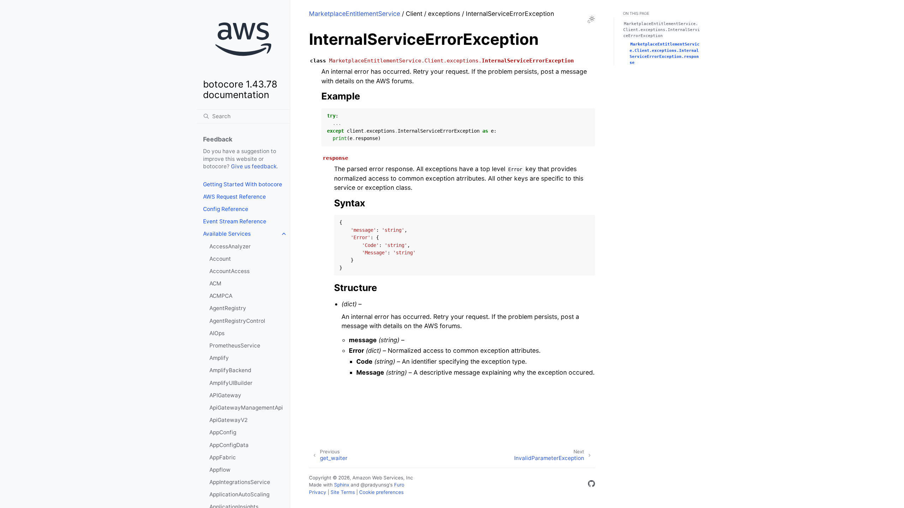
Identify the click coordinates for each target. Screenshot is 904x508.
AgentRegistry (227, 308)
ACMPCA (220, 295)
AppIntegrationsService (239, 482)
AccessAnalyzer (230, 246)
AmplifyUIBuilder (230, 383)
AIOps (217, 333)
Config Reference (225, 209)
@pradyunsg (375, 485)
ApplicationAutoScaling (239, 494)
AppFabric (222, 457)
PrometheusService (234, 345)
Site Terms (343, 492)
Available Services (227, 233)
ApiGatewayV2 (228, 420)
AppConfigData (229, 445)
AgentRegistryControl (237, 321)
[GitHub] (591, 485)
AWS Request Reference (234, 196)
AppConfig (222, 432)
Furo (399, 485)
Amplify (219, 358)
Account (220, 258)
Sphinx (341, 485)
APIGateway (225, 395)
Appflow (220, 469)
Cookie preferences (381, 492)
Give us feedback (253, 166)
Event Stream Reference (234, 221)
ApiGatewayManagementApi (246, 407)
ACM (215, 283)
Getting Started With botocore (242, 184)
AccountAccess (229, 271)
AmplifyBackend (230, 370)
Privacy (317, 492)
